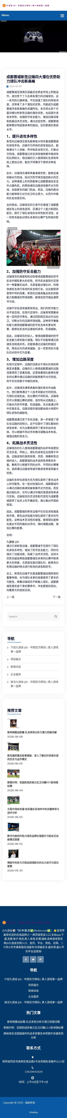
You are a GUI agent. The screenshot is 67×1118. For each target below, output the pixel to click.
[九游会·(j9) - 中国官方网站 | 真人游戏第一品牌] (33, 5)
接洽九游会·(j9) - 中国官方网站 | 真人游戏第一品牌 (33, 1002)
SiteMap (33, 1112)
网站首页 (28, 39)
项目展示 (16, 659)
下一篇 (56, 597)
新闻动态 (16, 666)
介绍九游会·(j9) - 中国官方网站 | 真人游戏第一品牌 (33, 979)
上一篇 (10, 597)
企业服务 (16, 674)
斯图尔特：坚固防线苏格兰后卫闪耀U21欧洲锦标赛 (33, 1027)
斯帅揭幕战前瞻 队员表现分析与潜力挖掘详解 (32, 732)
